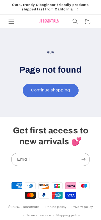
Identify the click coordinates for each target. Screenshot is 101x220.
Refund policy (55, 206)
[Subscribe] (83, 159)
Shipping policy (68, 215)
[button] (11, 21)
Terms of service (38, 215)
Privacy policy (82, 206)
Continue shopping (50, 90)
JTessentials (30, 206)
